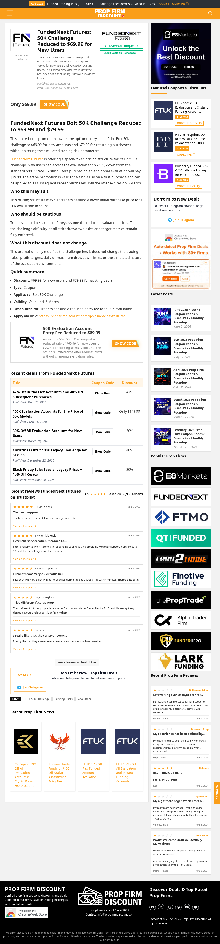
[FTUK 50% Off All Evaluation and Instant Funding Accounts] (127, 741)
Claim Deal (102, 393)
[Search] (210, 13)
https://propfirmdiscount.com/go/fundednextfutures (82, 316)
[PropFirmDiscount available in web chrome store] (26, 909)
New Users (84, 699)
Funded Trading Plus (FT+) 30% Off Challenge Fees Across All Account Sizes (101, 4)
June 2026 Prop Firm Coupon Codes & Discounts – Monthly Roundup (188, 316)
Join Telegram (33, 687)
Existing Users (63, 699)
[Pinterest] (178, 907)
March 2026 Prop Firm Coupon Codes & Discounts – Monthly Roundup (189, 406)
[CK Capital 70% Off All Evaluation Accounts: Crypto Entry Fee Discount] (26, 741)
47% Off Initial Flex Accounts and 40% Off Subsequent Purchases (48, 394)
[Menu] (10, 13)
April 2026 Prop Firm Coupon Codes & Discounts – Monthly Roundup (188, 376)
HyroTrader (202, 796)
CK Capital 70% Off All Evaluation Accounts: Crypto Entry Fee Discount (25, 775)
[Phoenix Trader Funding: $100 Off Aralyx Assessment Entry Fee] (59, 741)
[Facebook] (152, 907)
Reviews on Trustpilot (124, 46)
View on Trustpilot (23, 525)
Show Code (103, 413)
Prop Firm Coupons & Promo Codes (57, 88)
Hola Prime (202, 835)
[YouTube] (187, 907)
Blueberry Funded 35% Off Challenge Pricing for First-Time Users (191, 170)
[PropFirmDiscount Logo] (110, 888)
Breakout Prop (200, 729)
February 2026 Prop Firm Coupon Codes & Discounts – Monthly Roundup (189, 436)
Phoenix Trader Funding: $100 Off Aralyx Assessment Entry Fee (60, 772)
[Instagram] (170, 907)
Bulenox (204, 768)
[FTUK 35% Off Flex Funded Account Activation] (93, 741)
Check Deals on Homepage (122, 52)
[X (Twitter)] (161, 907)
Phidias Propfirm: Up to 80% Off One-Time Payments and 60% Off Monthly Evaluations (191, 138)
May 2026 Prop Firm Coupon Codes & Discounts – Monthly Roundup (188, 345)
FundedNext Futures (22, 57)
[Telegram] (195, 907)
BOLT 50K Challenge (37, 699)
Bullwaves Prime (199, 690)
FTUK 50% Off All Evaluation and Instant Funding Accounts (126, 772)
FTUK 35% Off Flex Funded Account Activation (92, 770)
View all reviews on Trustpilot (75, 662)
